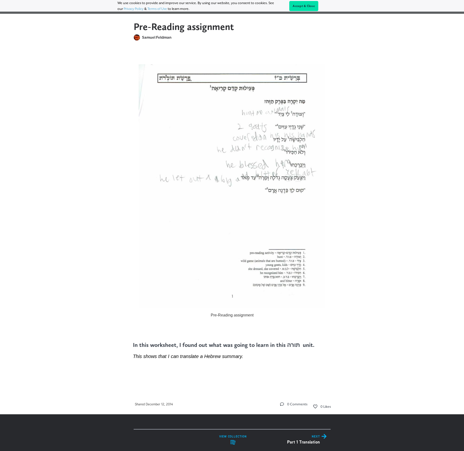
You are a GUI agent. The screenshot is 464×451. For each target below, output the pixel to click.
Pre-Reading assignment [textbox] (232, 315)
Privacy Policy (134, 9)
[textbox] (232, 215)
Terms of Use (157, 9)
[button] (282, 404)
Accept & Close (304, 6)
